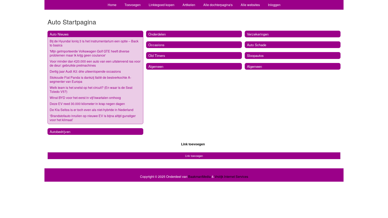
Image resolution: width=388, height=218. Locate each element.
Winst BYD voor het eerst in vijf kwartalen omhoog (85, 97)
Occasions (156, 44)
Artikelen (188, 4)
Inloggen (274, 4)
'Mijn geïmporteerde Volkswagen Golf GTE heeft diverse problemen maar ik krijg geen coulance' (89, 53)
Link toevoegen (193, 144)
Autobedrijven (60, 131)
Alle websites (250, 4)
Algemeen (155, 66)
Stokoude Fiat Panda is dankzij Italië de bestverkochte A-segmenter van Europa (90, 79)
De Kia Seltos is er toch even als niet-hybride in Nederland (91, 109)
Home (112, 4)
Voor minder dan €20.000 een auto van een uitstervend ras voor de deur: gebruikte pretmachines (95, 63)
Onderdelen (157, 34)
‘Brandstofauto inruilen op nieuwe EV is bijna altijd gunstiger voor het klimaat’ (93, 117)
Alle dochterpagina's (218, 4)
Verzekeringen (258, 34)
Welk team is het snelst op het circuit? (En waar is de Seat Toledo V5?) (91, 89)
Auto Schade (256, 44)
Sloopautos (255, 55)
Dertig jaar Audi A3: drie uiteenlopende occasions (85, 71)
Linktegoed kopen (161, 4)
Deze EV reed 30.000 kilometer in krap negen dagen (87, 103)
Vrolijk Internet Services (231, 177)
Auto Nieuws (59, 34)
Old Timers (156, 55)
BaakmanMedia (199, 177)
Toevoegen (132, 4)
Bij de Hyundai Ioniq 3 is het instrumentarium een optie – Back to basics (94, 43)
